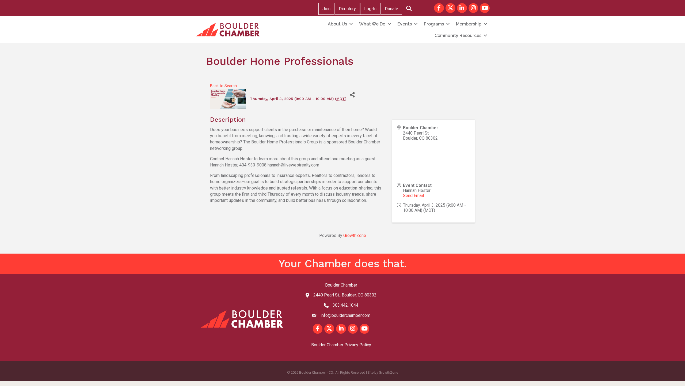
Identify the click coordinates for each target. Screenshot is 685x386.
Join (326, 8)
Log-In (370, 8)
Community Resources (458, 35)
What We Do (372, 24)
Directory (347, 8)
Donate (391, 8)
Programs (434, 24)
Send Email (413, 195)
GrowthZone (354, 235)
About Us (337, 24)
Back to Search (223, 86)
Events (404, 24)
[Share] (352, 95)
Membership (468, 24)
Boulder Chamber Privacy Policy (341, 344)
